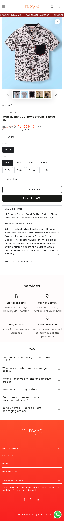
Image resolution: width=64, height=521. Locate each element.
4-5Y (33, 163)
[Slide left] (7, 95)
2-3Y (9, 163)
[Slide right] (56, 95)
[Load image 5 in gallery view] (47, 94)
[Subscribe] (60, 480)
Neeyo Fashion (9, 112)
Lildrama (26, 514)
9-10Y (33, 171)
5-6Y (45, 163)
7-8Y (21, 171)
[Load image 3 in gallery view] (32, 94)
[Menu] (4, 6)
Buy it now (32, 198)
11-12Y (46, 171)
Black (9, 150)
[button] (52, 6)
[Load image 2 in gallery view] (24, 94)
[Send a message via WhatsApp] (57, 514)
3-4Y (21, 163)
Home (6, 105)
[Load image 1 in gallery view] (16, 94)
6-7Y (9, 171)
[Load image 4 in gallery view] (39, 94)
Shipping (19, 130)
